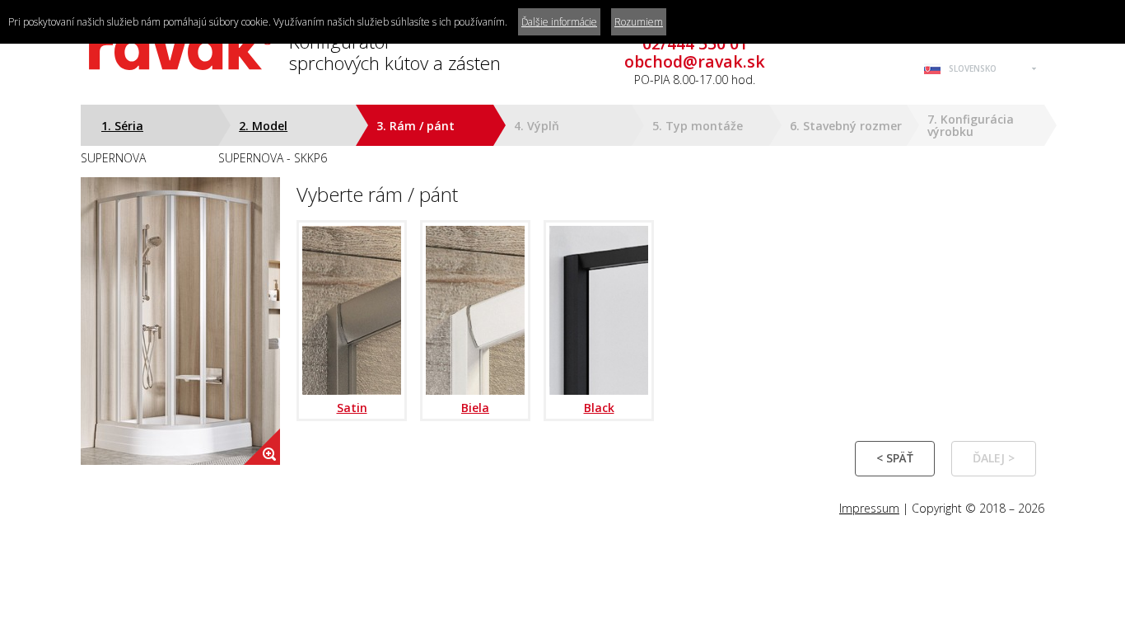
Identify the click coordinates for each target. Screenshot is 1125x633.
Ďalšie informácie (559, 22)
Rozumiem (638, 22)
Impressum (869, 508)
